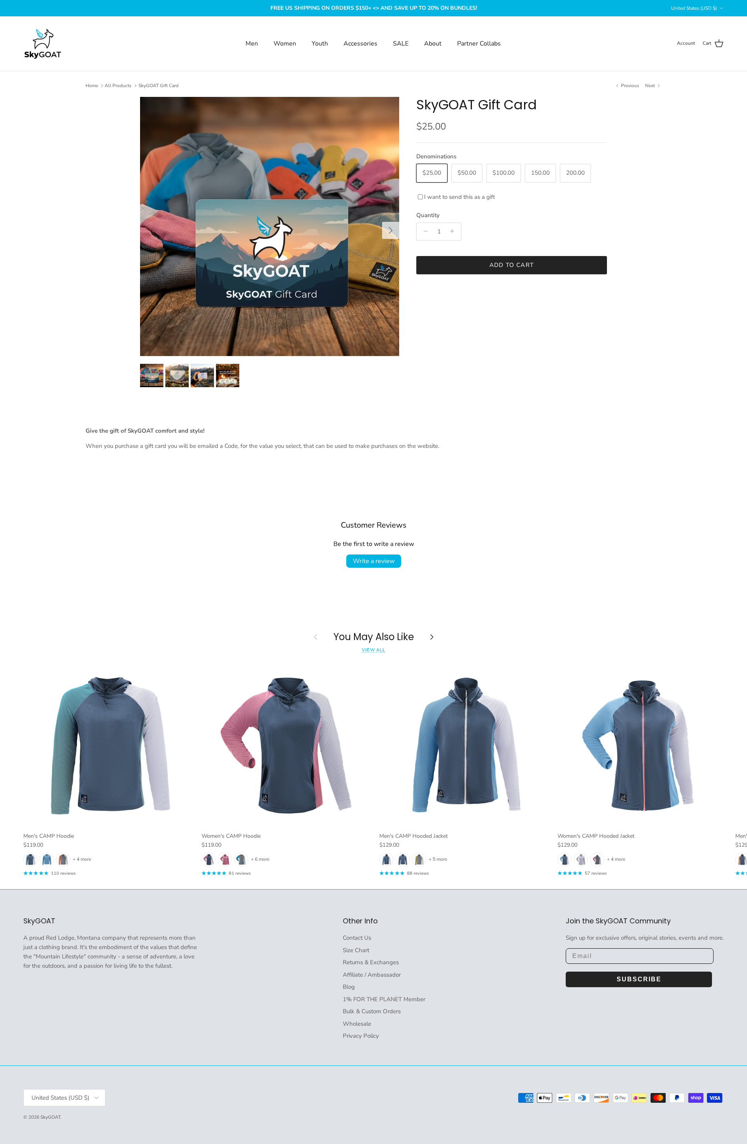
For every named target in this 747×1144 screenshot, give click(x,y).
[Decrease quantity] (423, 231)
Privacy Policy (361, 1036)
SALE (401, 43)
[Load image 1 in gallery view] (269, 226)
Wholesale (357, 1024)
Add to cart (511, 264)
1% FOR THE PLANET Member (384, 999)
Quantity (428, 215)
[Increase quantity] (454, 231)
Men (251, 43)
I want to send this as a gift (459, 196)
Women (285, 43)
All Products (118, 85)
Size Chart (356, 950)
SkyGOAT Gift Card (159, 85)
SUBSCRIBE (639, 979)
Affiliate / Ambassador (372, 975)
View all (373, 650)
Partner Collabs (479, 43)
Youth (320, 43)
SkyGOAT (50, 1117)
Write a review (374, 561)
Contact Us (357, 938)
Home (92, 85)
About (433, 43)
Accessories (360, 43)
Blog (349, 987)
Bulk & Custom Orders (372, 1011)
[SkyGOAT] (42, 43)
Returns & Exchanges (371, 962)
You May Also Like (373, 637)
